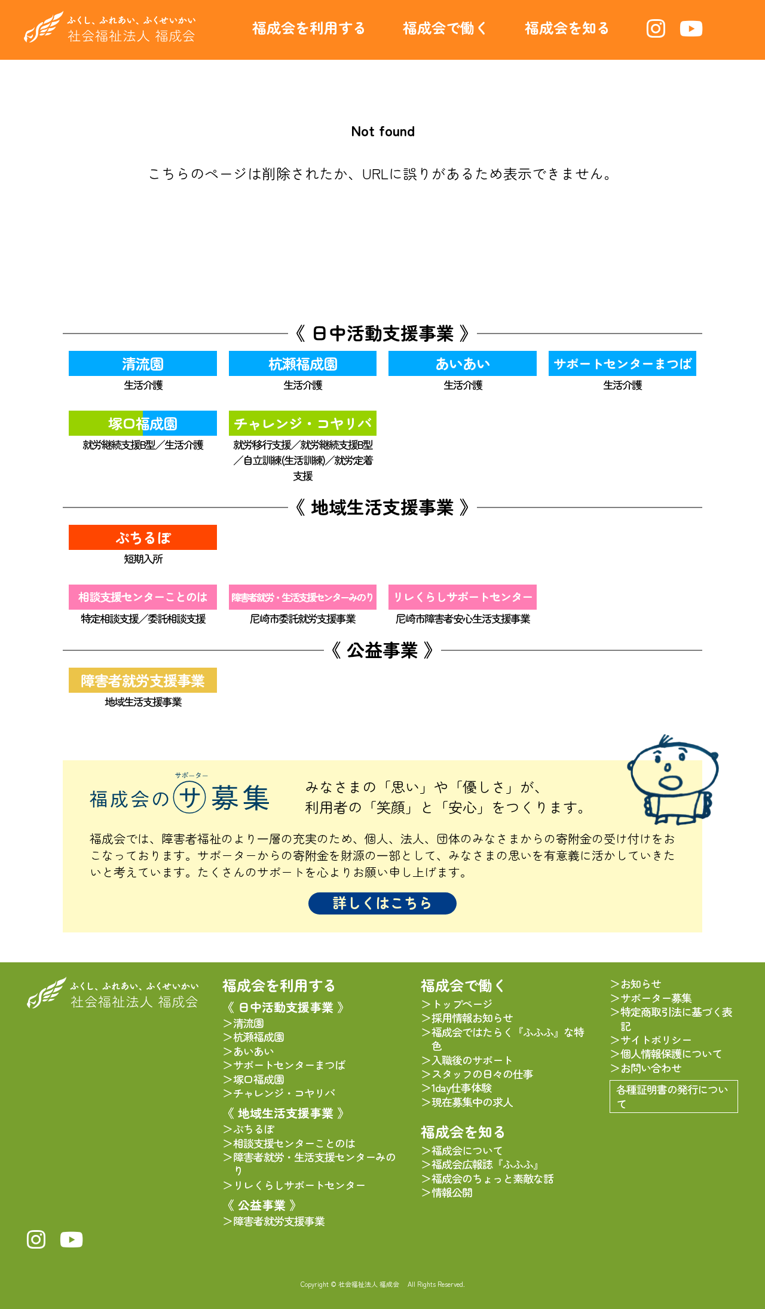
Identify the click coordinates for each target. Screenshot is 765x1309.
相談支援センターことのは (142, 596)
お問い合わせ (650, 1068)
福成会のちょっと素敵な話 (492, 1178)
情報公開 (452, 1192)
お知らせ (640, 983)
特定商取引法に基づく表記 (676, 1019)
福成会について (467, 1150)
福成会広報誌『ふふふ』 (487, 1164)
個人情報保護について (671, 1053)
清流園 (142, 363)
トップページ (462, 1004)
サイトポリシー (655, 1040)
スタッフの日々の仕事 (482, 1074)
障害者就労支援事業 (142, 679)
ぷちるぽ (142, 537)
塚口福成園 (142, 422)
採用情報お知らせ (472, 1017)
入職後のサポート (472, 1060)
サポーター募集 (655, 998)
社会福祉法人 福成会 (109, 26)
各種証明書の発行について (672, 1096)
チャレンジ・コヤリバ (302, 422)
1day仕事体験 (461, 1087)
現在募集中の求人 (472, 1102)
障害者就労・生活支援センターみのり (302, 597)
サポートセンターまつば (622, 363)
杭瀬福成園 (302, 363)
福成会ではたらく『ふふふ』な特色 (508, 1039)
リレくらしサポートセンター (463, 596)
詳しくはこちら (382, 902)
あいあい (462, 363)
